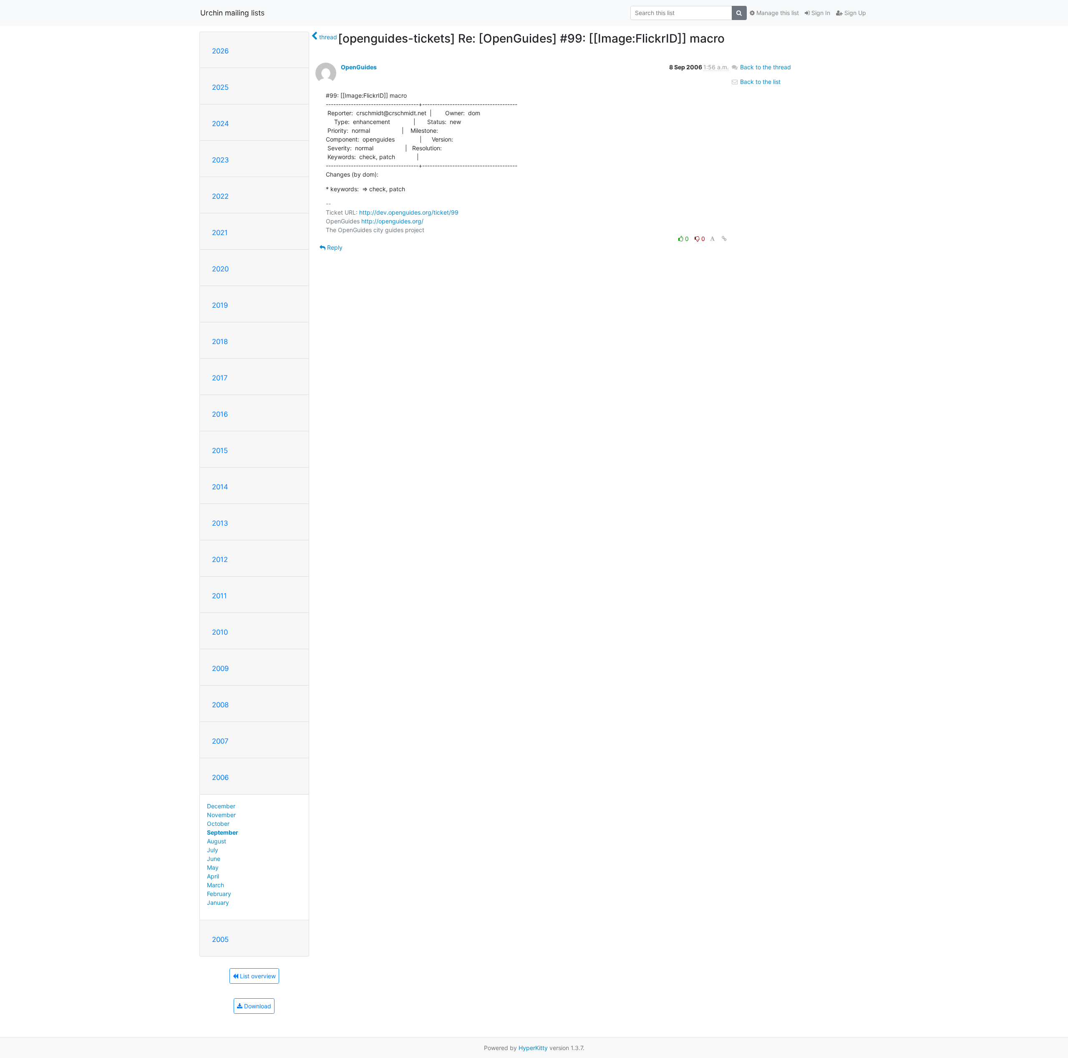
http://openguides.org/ (392, 221)
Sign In (820, 12)
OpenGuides (359, 67)
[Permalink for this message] (724, 238)
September (222, 832)
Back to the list (759, 81)
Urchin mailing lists (232, 12)
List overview (257, 976)
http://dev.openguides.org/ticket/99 (408, 212)
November (221, 814)
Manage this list (777, 12)
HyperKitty (533, 1047)
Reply (334, 247)
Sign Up (854, 12)
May (213, 867)
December (221, 806)
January (218, 902)
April (213, 876)
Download (256, 1006)
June (213, 858)
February (219, 893)
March (215, 884)
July (212, 849)
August (216, 841)
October (218, 823)
